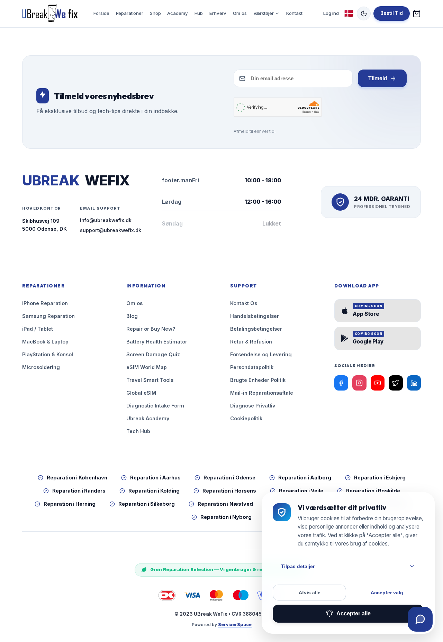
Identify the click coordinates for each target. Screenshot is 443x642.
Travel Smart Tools (149, 380)
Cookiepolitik (246, 418)
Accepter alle (353, 613)
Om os (239, 13)
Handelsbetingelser (254, 316)
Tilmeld (377, 78)
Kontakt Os (243, 303)
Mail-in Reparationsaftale (261, 393)
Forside (101, 13)
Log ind (331, 13)
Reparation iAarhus (155, 477)
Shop (155, 13)
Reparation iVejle (301, 491)
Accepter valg (387, 592)
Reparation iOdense (229, 477)
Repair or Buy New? (150, 329)
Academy (177, 13)
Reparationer (129, 13)
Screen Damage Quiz (153, 354)
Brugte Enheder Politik (258, 380)
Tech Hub (138, 431)
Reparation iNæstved (225, 504)
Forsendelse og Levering (261, 354)
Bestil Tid (391, 13)
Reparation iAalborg (304, 477)
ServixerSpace (235, 624)
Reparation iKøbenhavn (77, 477)
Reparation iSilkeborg (146, 504)
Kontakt (294, 13)
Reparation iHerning (70, 504)
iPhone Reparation (45, 303)
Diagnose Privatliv (252, 406)
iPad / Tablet (37, 329)
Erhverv (217, 13)
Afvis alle (309, 592)
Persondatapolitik (251, 367)
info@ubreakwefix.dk (106, 220)
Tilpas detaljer (298, 566)
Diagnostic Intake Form (155, 406)
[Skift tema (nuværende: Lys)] (364, 13)
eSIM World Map (146, 367)
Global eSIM (141, 393)
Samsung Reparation (48, 316)
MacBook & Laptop (45, 342)
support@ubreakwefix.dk (110, 230)
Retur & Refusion (251, 342)
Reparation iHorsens (229, 491)
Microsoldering (41, 367)
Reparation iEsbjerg (380, 477)
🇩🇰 (349, 13)
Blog (132, 316)
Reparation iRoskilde (373, 491)
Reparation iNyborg (226, 517)
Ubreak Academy (147, 418)
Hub (199, 13)
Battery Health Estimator (156, 342)
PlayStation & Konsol (47, 354)
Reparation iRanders (79, 491)
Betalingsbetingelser (256, 329)
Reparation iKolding (154, 491)
